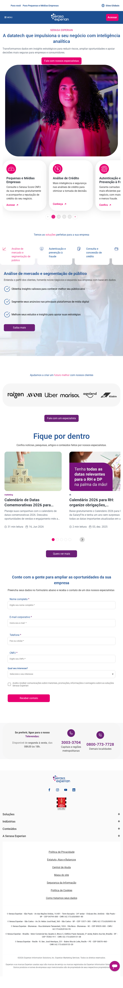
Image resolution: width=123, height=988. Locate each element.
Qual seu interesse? (18, 668)
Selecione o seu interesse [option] (21, 674)
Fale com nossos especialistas (61, 60)
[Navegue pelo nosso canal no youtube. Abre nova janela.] (65, 790)
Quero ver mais (61, 553)
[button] (48, 216)
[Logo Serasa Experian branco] (60, 17)
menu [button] (9, 17)
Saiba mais (19, 327)
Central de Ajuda (61, 867)
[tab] (17, 254)
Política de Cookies (61, 890)
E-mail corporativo (21, 617)
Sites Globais (112, 5)
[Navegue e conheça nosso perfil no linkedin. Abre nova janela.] (73, 790)
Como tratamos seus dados (61, 898)
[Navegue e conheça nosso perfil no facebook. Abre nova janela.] (49, 790)
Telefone (15, 634)
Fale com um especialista (61, 418)
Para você (15, 5)
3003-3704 (71, 742)
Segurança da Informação (61, 882)
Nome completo (19, 599)
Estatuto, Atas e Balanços (61, 859)
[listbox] (61, 674)
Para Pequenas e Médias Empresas (40, 5)
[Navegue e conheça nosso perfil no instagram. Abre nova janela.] (57, 790)
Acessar (112, 17)
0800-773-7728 (100, 744)
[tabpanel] (61, 307)
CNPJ (13, 652)
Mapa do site (61, 875)
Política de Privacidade (61, 852)
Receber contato (29, 698)
